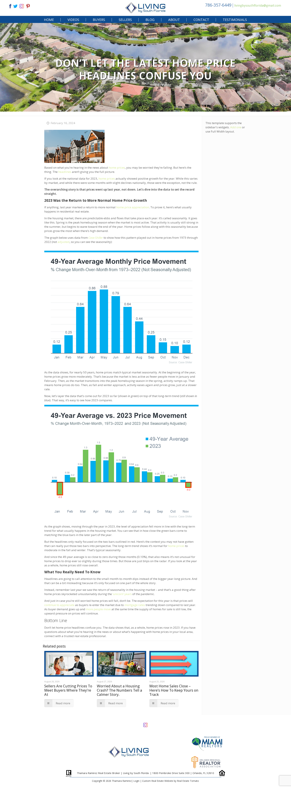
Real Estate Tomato (188, 780)
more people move (98, 609)
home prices (117, 167)
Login (136, 780)
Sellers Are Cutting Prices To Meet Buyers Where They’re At (68, 690)
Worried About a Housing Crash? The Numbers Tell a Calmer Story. (119, 690)
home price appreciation (132, 207)
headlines (64, 172)
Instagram (145, 724)
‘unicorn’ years (122, 594)
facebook (8, 5)
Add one (235, 127)
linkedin (21, 5)
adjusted (64, 242)
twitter (15, 5)
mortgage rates (134, 605)
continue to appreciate (59, 605)
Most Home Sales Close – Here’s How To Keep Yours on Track (173, 690)
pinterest (28, 5)
